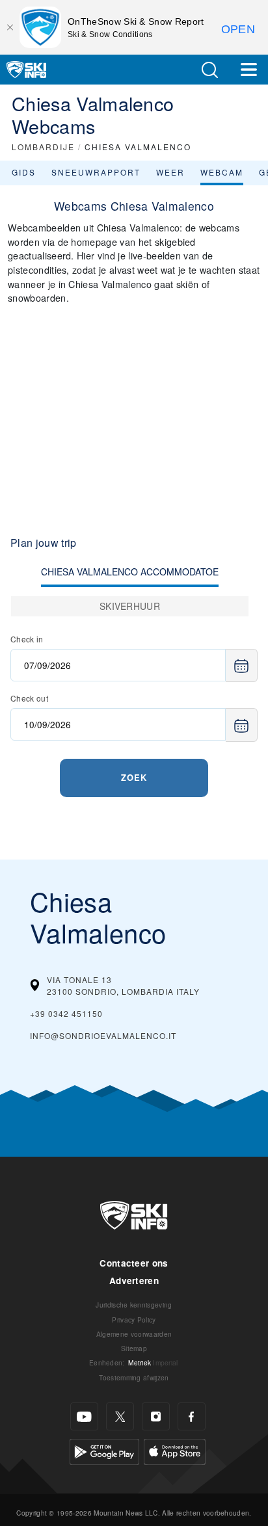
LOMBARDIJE (43, 146)
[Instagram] (156, 1416)
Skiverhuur (130, 605)
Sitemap (134, 1348)
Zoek (134, 777)
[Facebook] (192, 1416)
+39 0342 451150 (66, 1013)
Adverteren (134, 1280)
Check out (29, 698)
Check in (27, 638)
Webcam (221, 172)
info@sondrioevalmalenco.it (103, 1035)
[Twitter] (120, 1416)
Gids (24, 172)
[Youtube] (84, 1416)
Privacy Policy (133, 1319)
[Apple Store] (175, 1450)
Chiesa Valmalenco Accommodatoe (130, 571)
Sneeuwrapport (96, 172)
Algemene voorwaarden (134, 1334)
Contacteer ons (134, 1263)
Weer (170, 172)
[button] (209, 70)
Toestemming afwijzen (133, 1377)
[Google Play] (104, 1450)
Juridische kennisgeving (134, 1304)
